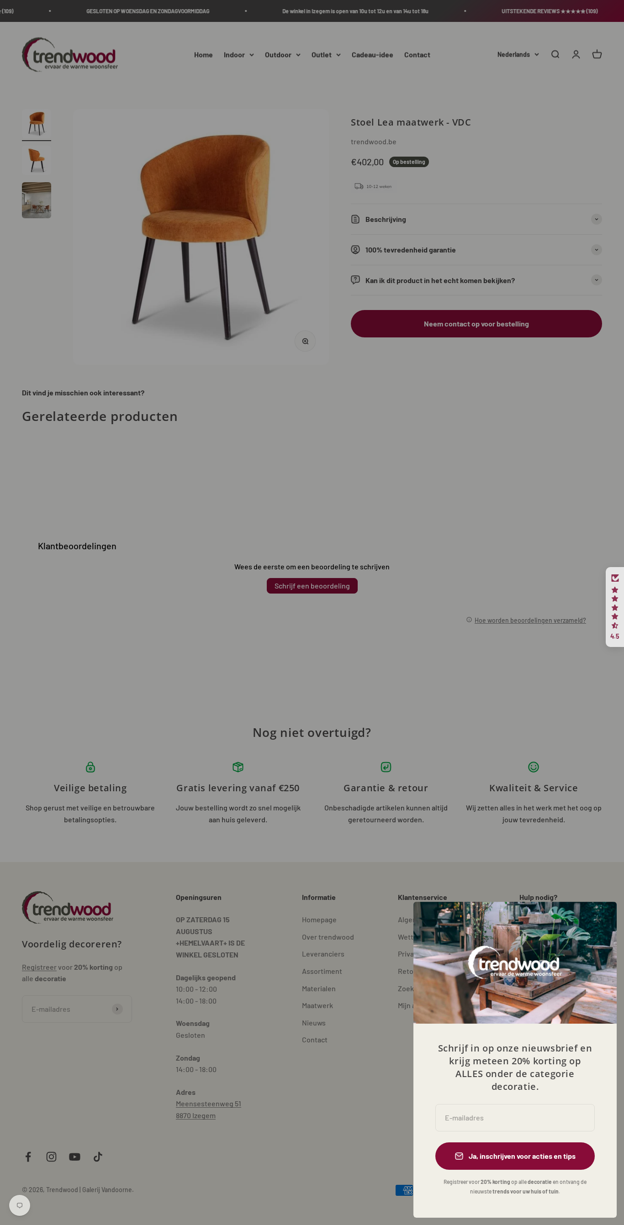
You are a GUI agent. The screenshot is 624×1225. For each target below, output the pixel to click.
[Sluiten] (597, 920)
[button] (615, 607)
